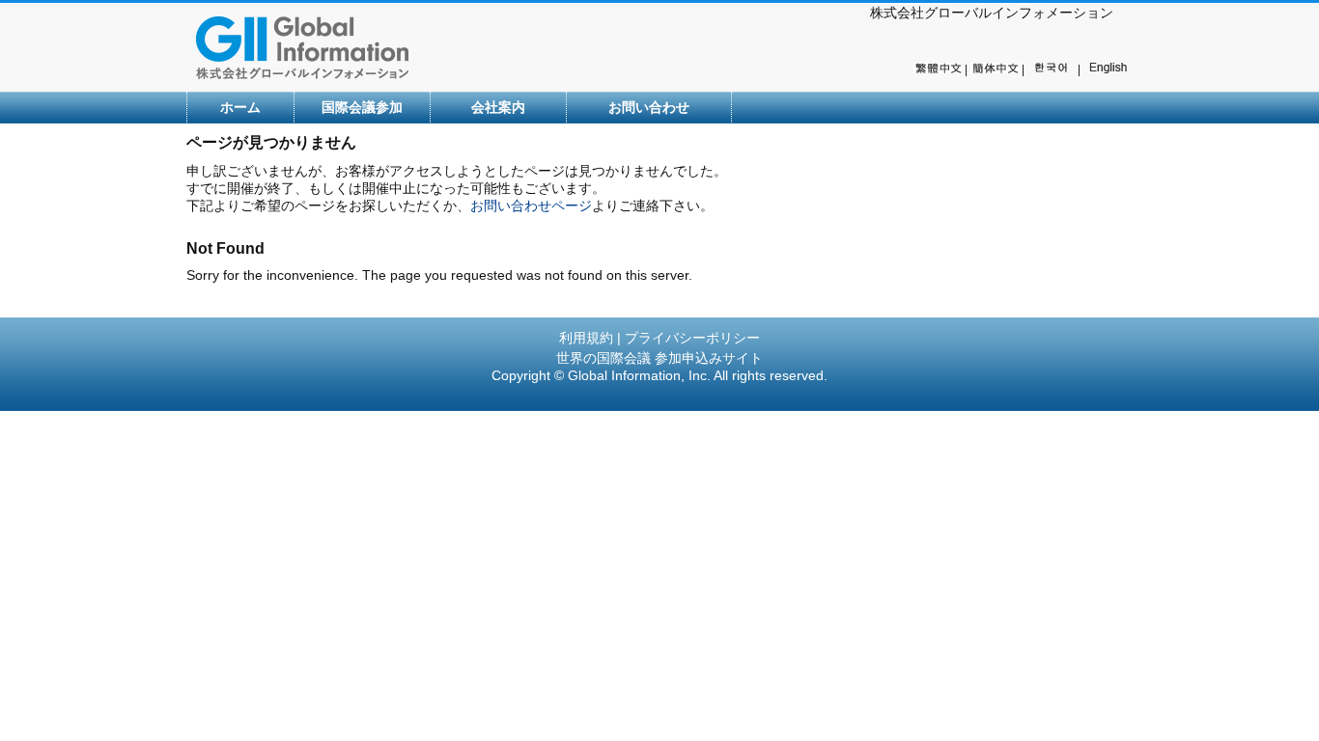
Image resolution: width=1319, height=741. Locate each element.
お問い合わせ (648, 107)
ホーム (240, 107)
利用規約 (586, 337)
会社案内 (498, 107)
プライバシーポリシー (692, 337)
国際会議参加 (362, 107)
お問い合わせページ (531, 205)
